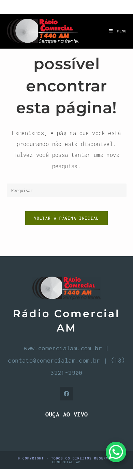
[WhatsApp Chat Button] (116, 452)
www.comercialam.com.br (63, 348)
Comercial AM (66, 462)
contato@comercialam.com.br (54, 360)
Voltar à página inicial (66, 218)
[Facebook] (66, 393)
